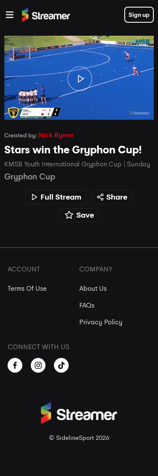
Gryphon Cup (29, 176)
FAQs (86, 305)
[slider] (79, 97)
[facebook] (15, 365)
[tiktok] (61, 365)
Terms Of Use (27, 288)
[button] (79, 78)
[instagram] (38, 365)
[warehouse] (10, 14)
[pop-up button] (130, 108)
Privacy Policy (101, 322)
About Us (93, 288)
